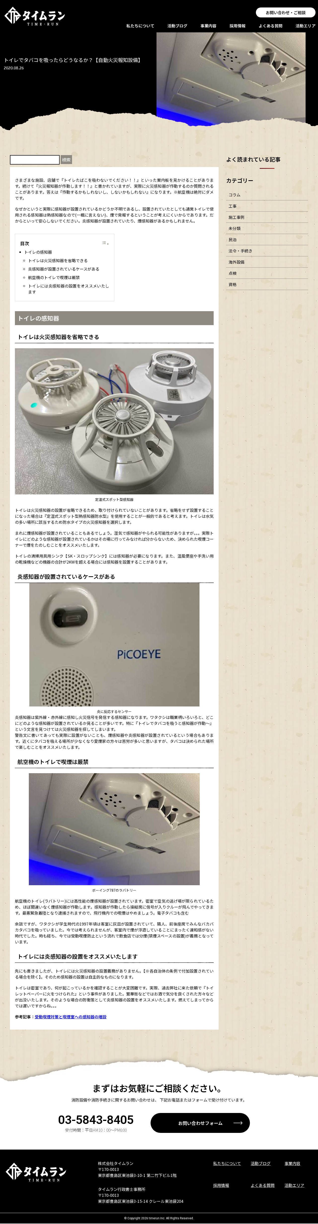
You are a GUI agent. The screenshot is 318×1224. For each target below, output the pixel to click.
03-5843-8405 (96, 1120)
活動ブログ (177, 26)
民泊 (233, 239)
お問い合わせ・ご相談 (286, 12)
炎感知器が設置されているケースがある (63, 269)
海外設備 (236, 262)
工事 (233, 206)
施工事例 (236, 217)
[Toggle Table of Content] (105, 243)
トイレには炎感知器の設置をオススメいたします (68, 289)
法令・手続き (240, 251)
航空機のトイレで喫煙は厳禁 (54, 277)
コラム (234, 195)
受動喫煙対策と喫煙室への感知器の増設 (70, 1017)
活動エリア (306, 26)
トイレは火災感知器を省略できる (58, 260)
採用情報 (237, 26)
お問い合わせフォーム (200, 1123)
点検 (233, 273)
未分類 (234, 228)
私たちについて (140, 26)
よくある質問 (270, 26)
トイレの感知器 (38, 252)
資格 (233, 284)
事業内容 (208, 26)
